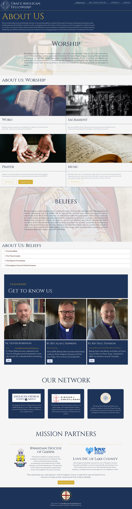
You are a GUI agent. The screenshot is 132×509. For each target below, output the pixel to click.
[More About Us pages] (85, 2)
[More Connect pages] (119, 2)
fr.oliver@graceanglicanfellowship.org (27, 348)
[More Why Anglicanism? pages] (107, 2)
